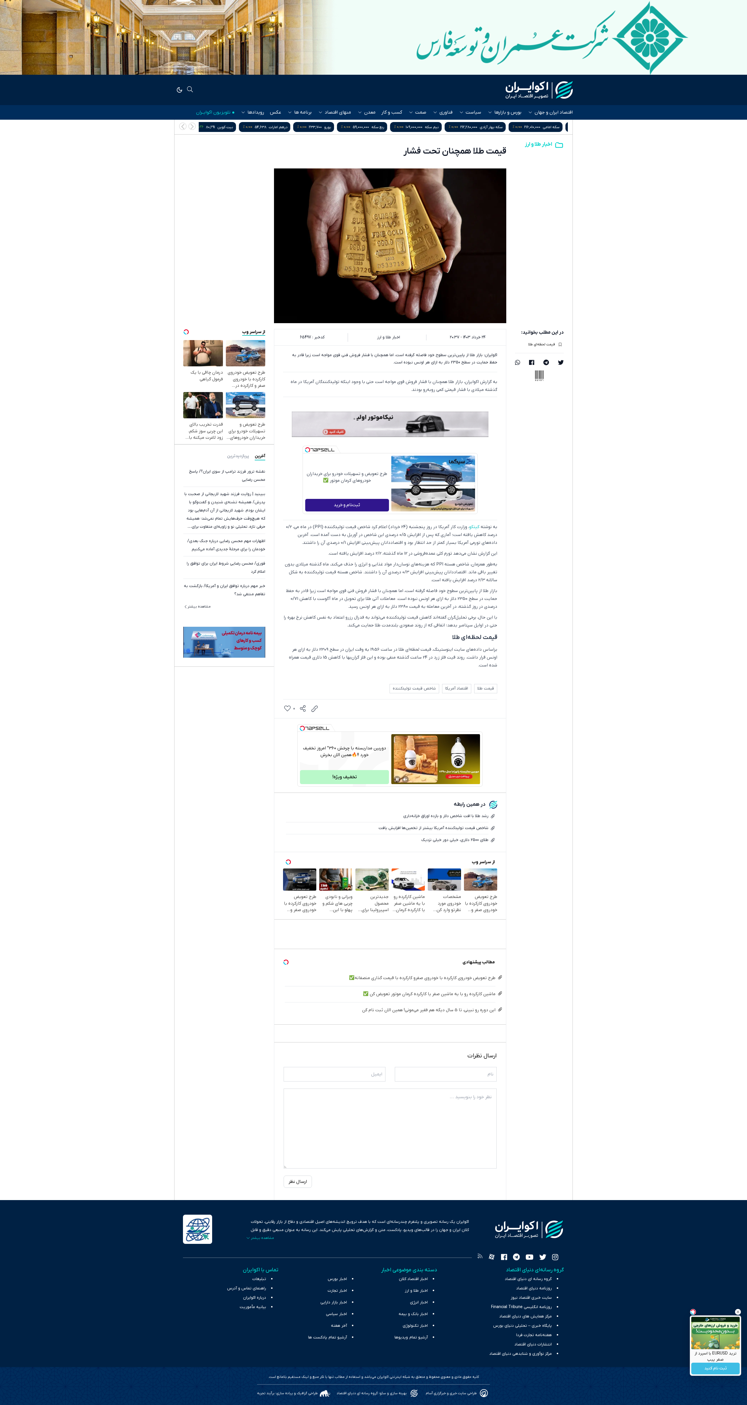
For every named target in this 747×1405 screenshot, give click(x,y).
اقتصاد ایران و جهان (554, 112)
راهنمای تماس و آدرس (246, 1288)
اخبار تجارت (337, 1290)
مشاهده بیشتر (199, 606)
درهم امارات (340, 127)
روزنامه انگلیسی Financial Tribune (521, 1307)
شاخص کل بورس (229, 127)
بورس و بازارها (507, 112)
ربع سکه (440, 127)
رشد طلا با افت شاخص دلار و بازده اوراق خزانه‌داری (445, 816)
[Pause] (397, 779)
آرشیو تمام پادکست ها (327, 1337)
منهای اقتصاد (338, 112)
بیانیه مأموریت (253, 1307)
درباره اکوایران (254, 1297)
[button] (182, 126)
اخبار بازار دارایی (333, 1302)
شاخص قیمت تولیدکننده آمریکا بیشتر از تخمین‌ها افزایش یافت (433, 828)
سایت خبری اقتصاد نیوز (531, 1297)
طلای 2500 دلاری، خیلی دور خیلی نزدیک (454, 840)
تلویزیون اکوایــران (213, 112)
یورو (389, 127)
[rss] (480, 1258)
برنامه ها (303, 112)
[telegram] (546, 363)
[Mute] (405, 779)
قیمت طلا (485, 688)
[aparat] (491, 1258)
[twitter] (561, 363)
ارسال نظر (298, 1182)
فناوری (446, 112)
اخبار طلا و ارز (538, 144)
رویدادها (255, 112)
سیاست (473, 112)
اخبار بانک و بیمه (413, 1314)
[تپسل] (307, 450)
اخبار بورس (337, 1279)
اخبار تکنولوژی (415, 1326)
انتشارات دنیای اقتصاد (533, 1344)
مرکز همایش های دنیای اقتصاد (525, 1316)
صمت (420, 112)
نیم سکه (494, 127)
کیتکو (474, 527)
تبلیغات (259, 1279)
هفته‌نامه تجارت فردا (534, 1335)
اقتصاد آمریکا (456, 688)
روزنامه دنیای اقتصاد (534, 1288)
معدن (370, 112)
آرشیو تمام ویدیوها (411, 1337)
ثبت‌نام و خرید (347, 505)
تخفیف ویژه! (344, 777)
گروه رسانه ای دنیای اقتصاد (528, 1279)
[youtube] (529, 1258)
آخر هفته (339, 1326)
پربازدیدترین (238, 456)
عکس (275, 112)
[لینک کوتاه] (314, 708)
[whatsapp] (517, 363)
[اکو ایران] (539, 90)
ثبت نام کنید (715, 1368)
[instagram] (555, 1258)
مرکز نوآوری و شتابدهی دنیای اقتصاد (520, 1354)
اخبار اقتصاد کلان (413, 1279)
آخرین (260, 456)
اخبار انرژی (419, 1302)
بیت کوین (287, 127)
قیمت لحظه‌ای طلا (541, 344)
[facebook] (531, 363)
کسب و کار (391, 112)
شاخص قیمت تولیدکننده (414, 688)
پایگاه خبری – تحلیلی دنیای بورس (522, 1326)
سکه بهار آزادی (553, 127)
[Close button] (738, 1312)
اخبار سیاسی (336, 1314)
